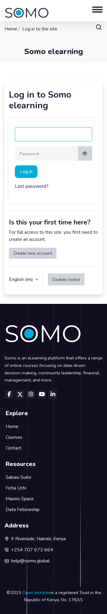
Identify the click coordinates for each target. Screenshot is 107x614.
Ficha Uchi (16, 488)
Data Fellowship (23, 509)
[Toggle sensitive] (85, 153)
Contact (13, 448)
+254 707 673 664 (32, 550)
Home (10, 29)
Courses (14, 437)
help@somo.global (30, 561)
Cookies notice (66, 279)
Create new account (32, 253)
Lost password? (31, 186)
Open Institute (37, 592)
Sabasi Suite (18, 477)
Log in (26, 171)
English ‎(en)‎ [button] (21, 279)
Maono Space (20, 498)
